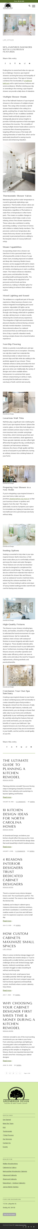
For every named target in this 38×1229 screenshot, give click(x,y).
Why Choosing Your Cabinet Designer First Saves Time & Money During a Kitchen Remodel (19, 1015)
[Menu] (32, 6)
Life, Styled (7, 949)
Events (5, 1147)
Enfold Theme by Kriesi (20, 1225)
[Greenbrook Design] (16, 6)
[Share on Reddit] (24, 63)
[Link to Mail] (34, 1226)
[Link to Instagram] (26, 1226)
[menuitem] (28, 6)
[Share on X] (10, 63)
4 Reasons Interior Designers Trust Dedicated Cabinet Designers (13, 872)
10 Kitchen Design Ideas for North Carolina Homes (15, 818)
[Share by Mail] (29, 63)
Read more (7, 797)
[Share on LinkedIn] (19, 63)
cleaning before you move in (19, 499)
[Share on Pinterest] (15, 63)
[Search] (28, 6)
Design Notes (8, 780)
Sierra (32, 802)
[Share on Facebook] (5, 63)
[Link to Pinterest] (31, 1226)
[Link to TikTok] (28, 1226)
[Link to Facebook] (23, 1226)
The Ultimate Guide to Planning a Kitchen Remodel (15, 769)
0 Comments (20, 802)
